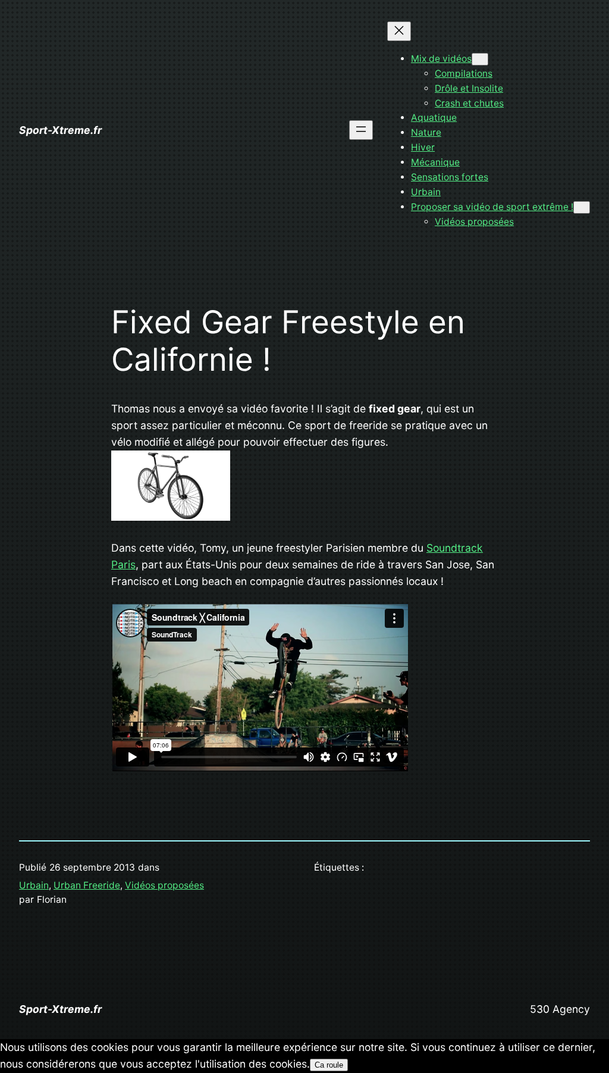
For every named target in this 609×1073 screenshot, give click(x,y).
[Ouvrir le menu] (361, 130)
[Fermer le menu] (399, 31)
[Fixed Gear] (170, 517)
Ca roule (329, 1065)
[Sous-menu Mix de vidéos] (480, 59)
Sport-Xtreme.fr (60, 130)
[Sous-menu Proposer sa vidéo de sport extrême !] (581, 207)
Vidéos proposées (164, 885)
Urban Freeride (87, 885)
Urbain (34, 885)
